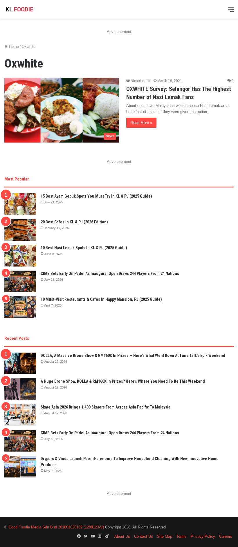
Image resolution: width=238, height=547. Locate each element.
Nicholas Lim (141, 81)
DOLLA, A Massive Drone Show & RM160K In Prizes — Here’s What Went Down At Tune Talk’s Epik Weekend (133, 355)
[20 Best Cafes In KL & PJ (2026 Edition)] (20, 230)
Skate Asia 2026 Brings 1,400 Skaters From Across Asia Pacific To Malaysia (105, 407)
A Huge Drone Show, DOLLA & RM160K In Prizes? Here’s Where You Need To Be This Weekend (123, 381)
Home (13, 46)
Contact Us (143, 536)
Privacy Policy (203, 536)
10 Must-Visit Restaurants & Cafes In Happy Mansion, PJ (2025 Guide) (101, 299)
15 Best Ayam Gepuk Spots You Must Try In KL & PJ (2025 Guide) (96, 196)
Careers (225, 536)
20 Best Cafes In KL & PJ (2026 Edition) (74, 222)
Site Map (164, 536)
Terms (181, 536)
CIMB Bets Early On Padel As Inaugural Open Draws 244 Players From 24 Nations (110, 273)
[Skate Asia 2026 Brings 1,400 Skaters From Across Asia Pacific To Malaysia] (20, 415)
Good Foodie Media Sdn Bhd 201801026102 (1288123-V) (56, 527)
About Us (122, 536)
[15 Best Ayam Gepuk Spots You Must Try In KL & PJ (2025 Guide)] (20, 204)
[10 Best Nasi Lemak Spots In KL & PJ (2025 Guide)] (20, 256)
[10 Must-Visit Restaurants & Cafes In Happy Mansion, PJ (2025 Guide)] (20, 307)
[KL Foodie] (31, 9)
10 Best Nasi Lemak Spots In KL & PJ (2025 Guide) (84, 247)
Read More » (141, 123)
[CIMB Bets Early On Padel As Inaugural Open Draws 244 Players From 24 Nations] (20, 281)
